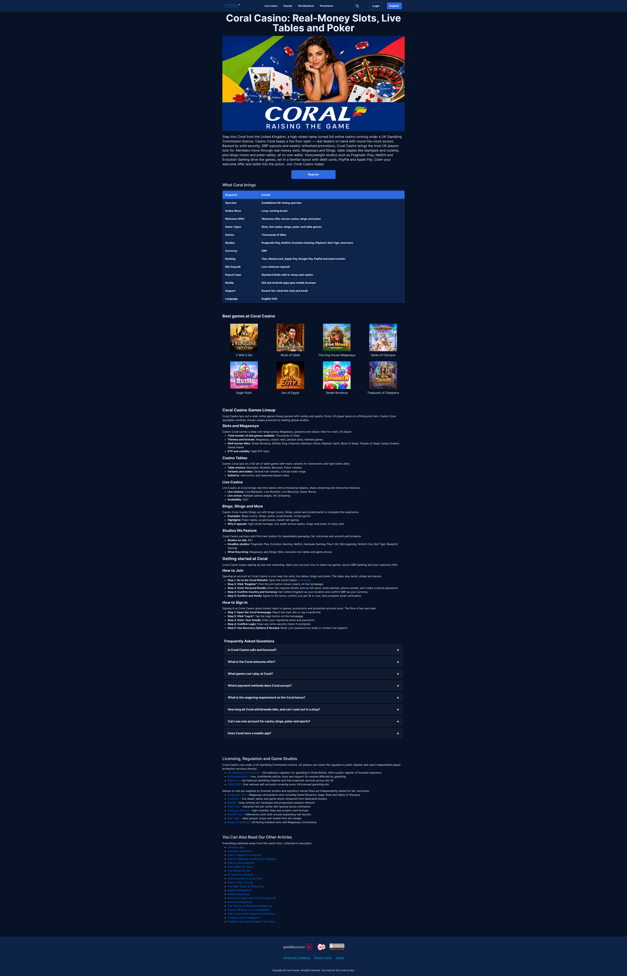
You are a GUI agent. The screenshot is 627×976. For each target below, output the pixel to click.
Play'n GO (234, 806)
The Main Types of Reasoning (246, 886)
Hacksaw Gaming (238, 810)
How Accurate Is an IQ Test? (245, 878)
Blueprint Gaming (238, 822)
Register (394, 5)
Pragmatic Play (237, 794)
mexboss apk (236, 847)
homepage (304, 580)
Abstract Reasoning (240, 902)
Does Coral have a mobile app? (249, 733)
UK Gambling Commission (244, 772)
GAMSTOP (234, 784)
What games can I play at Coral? (250, 673)
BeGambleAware (238, 776)
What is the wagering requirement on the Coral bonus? (266, 697)
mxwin (340, 957)
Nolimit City (235, 814)
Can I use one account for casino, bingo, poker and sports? (269, 721)
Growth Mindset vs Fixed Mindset (248, 909)
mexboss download (240, 851)
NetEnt (232, 802)
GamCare (233, 780)
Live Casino (271, 5)
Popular (287, 5)
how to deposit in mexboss (244, 855)
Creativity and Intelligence (244, 917)
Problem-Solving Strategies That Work (251, 921)
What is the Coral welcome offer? (251, 661)
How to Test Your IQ (240, 882)
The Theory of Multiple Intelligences (250, 905)
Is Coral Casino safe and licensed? (252, 650)
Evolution (233, 798)
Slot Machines (306, 5)
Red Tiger (234, 818)
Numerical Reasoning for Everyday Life (252, 898)
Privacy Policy (323, 957)
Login (375, 6)
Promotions (326, 5)
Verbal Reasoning (238, 894)
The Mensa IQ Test (239, 870)
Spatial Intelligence (239, 890)
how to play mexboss (241, 862)
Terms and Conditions (296, 957)
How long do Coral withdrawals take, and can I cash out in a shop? (274, 709)
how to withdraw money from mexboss (252, 859)
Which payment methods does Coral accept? (260, 685)
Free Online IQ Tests (240, 866)
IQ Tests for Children (240, 874)
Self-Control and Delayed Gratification (251, 913)
